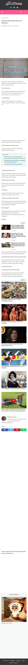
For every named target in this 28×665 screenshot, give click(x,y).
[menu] (2, 12)
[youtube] (17, 7)
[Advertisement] (14, 42)
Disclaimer (12, 660)
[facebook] (14, 7)
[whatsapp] (23, 429)
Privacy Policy (6, 660)
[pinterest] (17, 429)
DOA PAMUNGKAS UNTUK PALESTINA (13, 164)
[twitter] (11, 429)
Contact (23, 660)
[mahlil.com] (14, 3)
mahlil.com (16, 662)
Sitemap (18, 660)
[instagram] (10, 7)
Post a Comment (15, 25)
